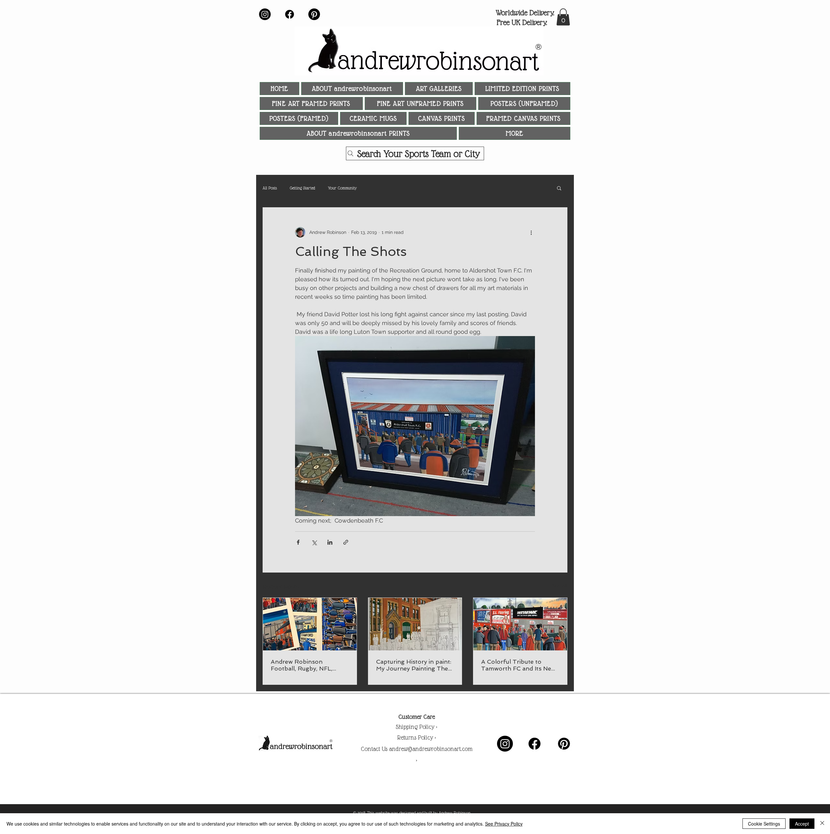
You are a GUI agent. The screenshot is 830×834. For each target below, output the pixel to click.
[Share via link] (346, 542)
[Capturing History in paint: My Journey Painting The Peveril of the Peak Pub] (415, 624)
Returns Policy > (416, 737)
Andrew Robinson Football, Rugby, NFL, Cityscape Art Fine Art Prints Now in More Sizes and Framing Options (306, 665)
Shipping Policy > (416, 726)
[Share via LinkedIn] (330, 542)
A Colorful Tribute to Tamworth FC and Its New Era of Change (518, 665)
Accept (802, 823)
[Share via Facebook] (298, 542)
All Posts (270, 188)
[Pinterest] (314, 14)
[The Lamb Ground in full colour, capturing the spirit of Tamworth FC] (520, 624)
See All (559, 585)
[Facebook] (289, 14)
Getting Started (302, 188)
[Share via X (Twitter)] (314, 542)
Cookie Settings (764, 823)
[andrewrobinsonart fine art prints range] (310, 624)
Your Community (342, 188)
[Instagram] (265, 14)
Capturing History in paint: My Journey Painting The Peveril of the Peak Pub (413, 665)
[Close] (822, 823)
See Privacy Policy (504, 823)
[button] (563, 17)
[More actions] (531, 232)
